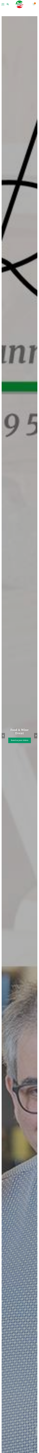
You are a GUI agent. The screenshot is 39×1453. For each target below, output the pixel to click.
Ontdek (19, 744)
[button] (3, 735)
